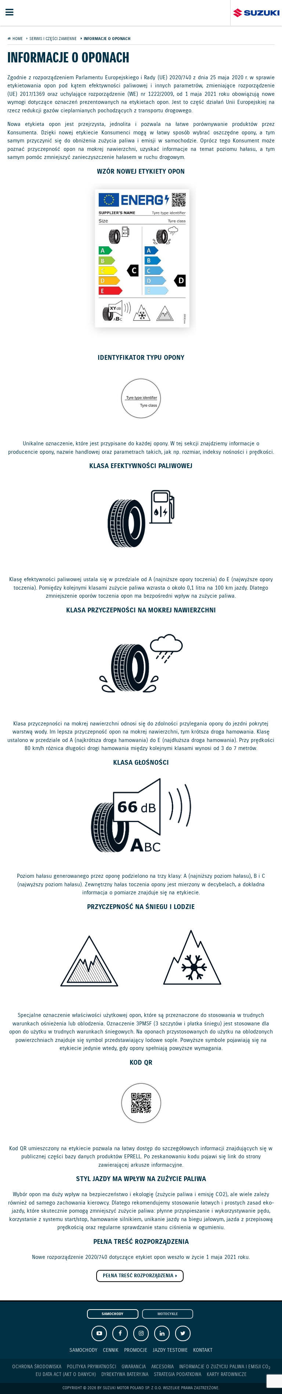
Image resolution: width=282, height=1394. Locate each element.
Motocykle (168, 1314)
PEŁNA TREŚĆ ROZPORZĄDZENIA (138, 1276)
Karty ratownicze (227, 1375)
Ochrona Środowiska (36, 1367)
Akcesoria (162, 1367)
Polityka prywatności (91, 1367)
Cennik (111, 1350)
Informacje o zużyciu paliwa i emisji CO (224, 1367)
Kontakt (203, 1350)
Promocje (135, 1350)
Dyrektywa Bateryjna (124, 1375)
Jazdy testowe (170, 1350)
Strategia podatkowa (177, 1375)
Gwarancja (134, 1367)
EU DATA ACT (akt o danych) (66, 1375)
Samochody (112, 1314)
